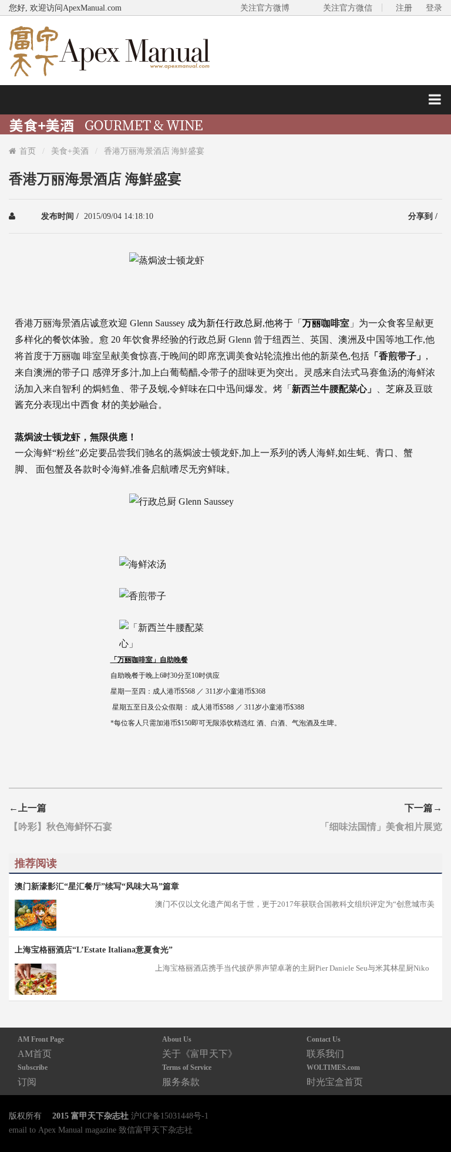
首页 (27, 151)
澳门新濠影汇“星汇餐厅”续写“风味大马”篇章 (97, 886)
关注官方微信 (347, 8)
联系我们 (325, 1047)
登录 (434, 8)
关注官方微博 (265, 8)
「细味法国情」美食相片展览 (381, 826)
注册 (404, 8)
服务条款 (186, 1075)
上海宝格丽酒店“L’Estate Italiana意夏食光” (94, 949)
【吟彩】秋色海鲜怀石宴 (60, 826)
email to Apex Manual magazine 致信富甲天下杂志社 (101, 1130)
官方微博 (428, 1115)
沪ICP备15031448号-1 (169, 1116)
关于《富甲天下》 (199, 1047)
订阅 (33, 1075)
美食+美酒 (70, 151)
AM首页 (41, 1047)
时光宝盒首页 (335, 1075)
